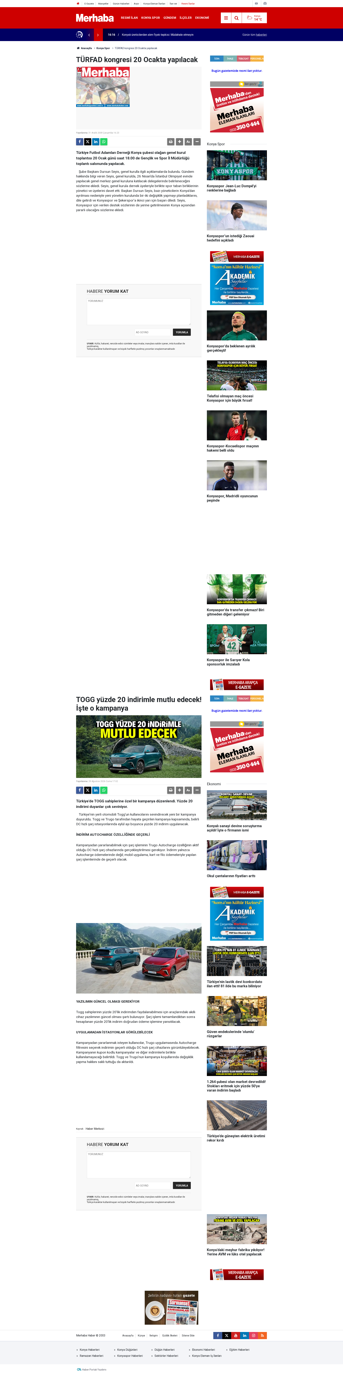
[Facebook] (79, 141)
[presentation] (88, 35)
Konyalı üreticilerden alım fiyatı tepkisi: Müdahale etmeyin (157, 34)
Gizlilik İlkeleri (169, 1335)
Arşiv (136, 3)
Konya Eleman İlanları (154, 3)
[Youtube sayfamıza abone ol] (235, 1335)
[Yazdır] (170, 141)
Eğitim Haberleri (239, 1349)
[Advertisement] (139, 243)
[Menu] (226, 18)
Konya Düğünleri (127, 1349)
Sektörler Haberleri (166, 1356)
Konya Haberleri (90, 1349)
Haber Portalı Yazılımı (94, 1369)
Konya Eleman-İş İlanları (207, 1356)
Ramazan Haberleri (91, 1356)
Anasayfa (86, 48)
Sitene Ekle (188, 1335)
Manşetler (103, 3)
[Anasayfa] (78, 3)
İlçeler (186, 17)
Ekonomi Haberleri (203, 1349)
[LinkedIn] (95, 141)
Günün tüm (254, 34)
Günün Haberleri (121, 3)
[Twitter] (87, 141)
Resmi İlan (129, 17)
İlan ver (173, 3)
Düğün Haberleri (165, 1349)
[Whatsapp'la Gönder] (103, 141)
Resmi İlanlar (188, 3)
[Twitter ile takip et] (226, 1335)
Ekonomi (202, 17)
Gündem (169, 17)
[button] (179, 141)
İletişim (154, 1335)
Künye (141, 1335)
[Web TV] (256, 3)
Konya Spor (150, 17)
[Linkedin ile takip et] (244, 1335)
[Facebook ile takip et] (217, 1335)
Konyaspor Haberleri (130, 1356)
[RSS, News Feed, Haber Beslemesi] (262, 1335)
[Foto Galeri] (265, 3)
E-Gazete (89, 3)
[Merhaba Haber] (95, 17)
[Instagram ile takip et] (253, 1335)
